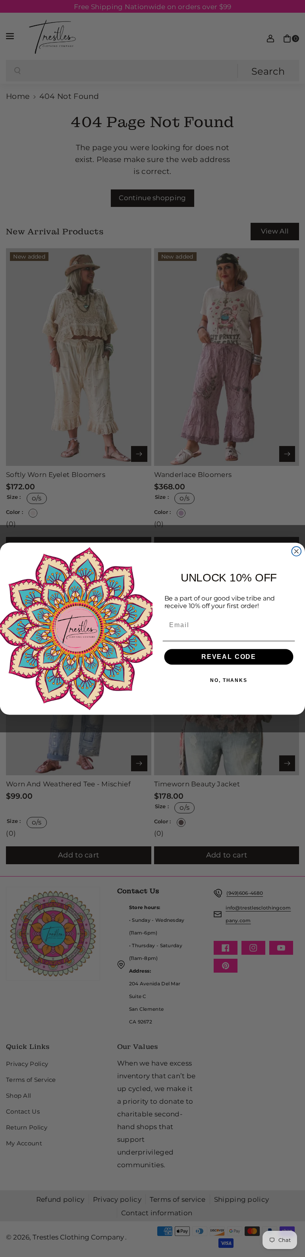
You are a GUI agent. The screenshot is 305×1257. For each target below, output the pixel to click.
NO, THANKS (228, 680)
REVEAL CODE (228, 656)
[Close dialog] (296, 551)
